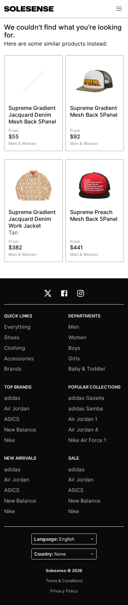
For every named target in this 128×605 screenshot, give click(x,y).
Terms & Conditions (64, 580)
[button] (119, 9)
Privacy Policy (64, 590)
